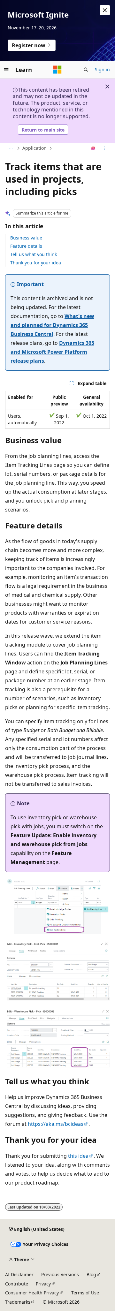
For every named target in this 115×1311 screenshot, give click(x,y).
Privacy (43, 1284)
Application (34, 148)
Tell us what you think (33, 254)
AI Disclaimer (19, 1274)
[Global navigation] (6, 69)
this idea (78, 1155)
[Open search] (86, 69)
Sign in (102, 69)
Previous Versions (60, 1274)
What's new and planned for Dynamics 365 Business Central (52, 325)
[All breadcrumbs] (10, 148)
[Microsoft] (57, 69)
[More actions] (104, 148)
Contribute (16, 1284)
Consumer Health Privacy (32, 1293)
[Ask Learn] (93, 148)
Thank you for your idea (35, 263)
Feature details (26, 246)
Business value (26, 238)
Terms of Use (85, 1293)
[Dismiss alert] (105, 10)
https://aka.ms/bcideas (55, 1123)
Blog (91, 1274)
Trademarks (17, 1302)
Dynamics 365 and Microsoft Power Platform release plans (52, 351)
